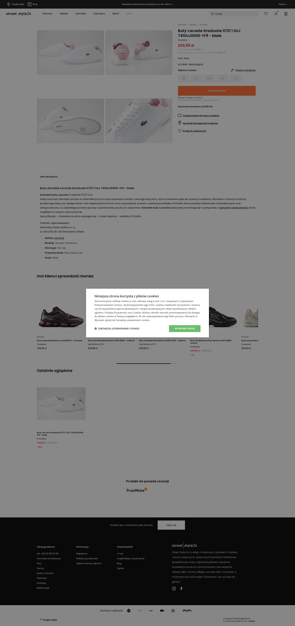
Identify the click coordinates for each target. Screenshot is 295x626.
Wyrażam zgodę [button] (185, 328)
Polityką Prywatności (116, 312)
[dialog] (147, 313)
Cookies (137, 312)
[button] (116, 328)
